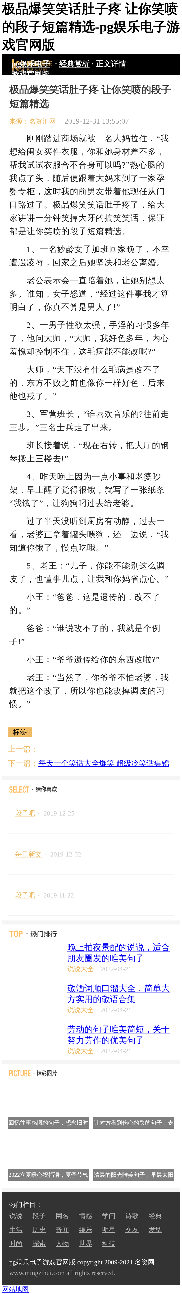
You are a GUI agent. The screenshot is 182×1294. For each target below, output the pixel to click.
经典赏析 (74, 63)
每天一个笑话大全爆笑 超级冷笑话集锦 (103, 763)
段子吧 (25, 813)
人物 (62, 1243)
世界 (85, 1243)
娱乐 (85, 1229)
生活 (16, 1229)
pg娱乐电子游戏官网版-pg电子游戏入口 (32, 65)
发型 (155, 1229)
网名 (62, 1216)
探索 (39, 1243)
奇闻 (62, 1229)
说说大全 (80, 969)
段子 (39, 1216)
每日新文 (28, 854)
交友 (132, 1229)
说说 (16, 1216)
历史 (39, 1229)
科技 (108, 1243)
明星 (108, 1229)
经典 (155, 1216)
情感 (85, 1216)
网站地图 (15, 1289)
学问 (108, 1216)
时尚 (16, 1243)
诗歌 (132, 1216)
